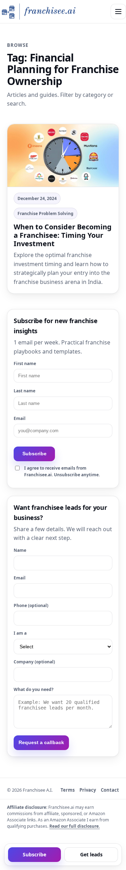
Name (20, 550)
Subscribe (34, 453)
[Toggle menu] (118, 11)
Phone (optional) (31, 605)
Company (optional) (34, 662)
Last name (24, 391)
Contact (110, 790)
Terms (68, 790)
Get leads (91, 854)
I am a (20, 633)
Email (20, 418)
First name (25, 363)
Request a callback (41, 742)
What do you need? (34, 689)
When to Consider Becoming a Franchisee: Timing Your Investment (63, 235)
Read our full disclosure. (74, 826)
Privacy (87, 790)
